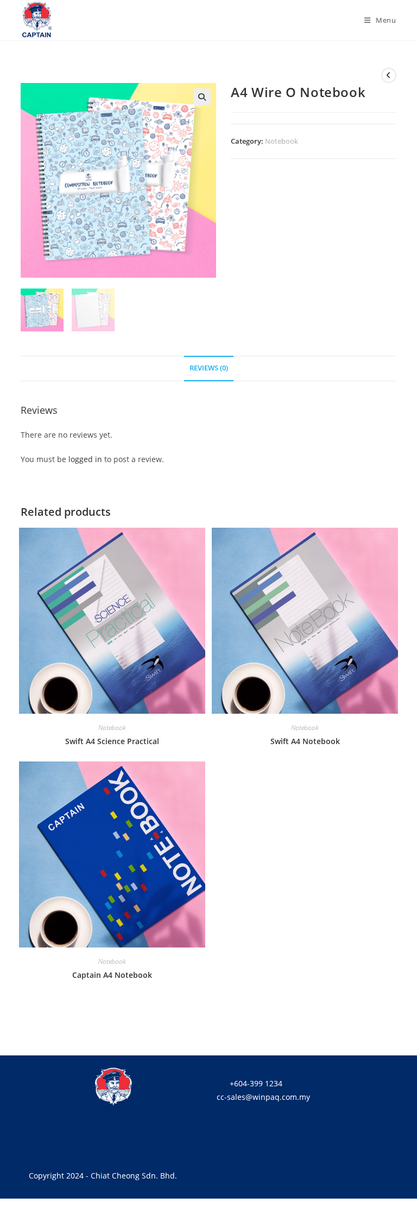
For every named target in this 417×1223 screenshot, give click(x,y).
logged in (85, 459)
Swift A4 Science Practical (112, 741)
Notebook (281, 141)
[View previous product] (388, 75)
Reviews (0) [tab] (208, 368)
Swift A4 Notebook (305, 741)
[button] (202, 97)
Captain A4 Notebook (112, 975)
